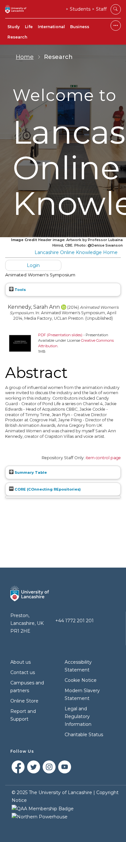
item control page (103, 457)
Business (79, 26)
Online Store (24, 701)
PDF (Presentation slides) (60, 335)
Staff (101, 9)
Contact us (22, 672)
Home (25, 57)
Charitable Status (84, 734)
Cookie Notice (81, 680)
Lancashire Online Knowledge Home (76, 252)
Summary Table (30, 472)
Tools (20, 289)
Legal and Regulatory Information (78, 716)
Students (80, 9)
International (51, 26)
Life (29, 26)
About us (20, 662)
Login (33, 265)
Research (17, 37)
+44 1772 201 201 (74, 621)
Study (13, 26)
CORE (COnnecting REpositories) (47, 489)
